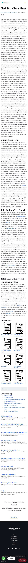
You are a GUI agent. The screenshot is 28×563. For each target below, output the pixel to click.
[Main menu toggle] (25, 2)
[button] (14, 517)
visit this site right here (11, 228)
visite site (8, 222)
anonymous (8, 313)
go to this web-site (10, 265)
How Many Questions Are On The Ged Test (14, 432)
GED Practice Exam (8, 397)
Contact (14, 544)
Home (2, 13)
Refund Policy (14, 538)
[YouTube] (16, 548)
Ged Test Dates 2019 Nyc (8, 441)
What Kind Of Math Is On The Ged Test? (13, 458)
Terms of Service (14, 540)
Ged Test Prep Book (7, 467)
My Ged (3, 491)
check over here (21, 216)
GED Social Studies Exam (9, 401)
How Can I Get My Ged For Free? (10, 450)
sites (11, 311)
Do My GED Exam (8, 395)
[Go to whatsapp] (3, 558)
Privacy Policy (14, 536)
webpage (24, 185)
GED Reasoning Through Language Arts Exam (14, 399)
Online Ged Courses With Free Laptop (12, 424)
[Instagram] (8, 548)
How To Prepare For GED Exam (11, 411)
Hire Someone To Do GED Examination (13, 403)
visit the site (22, 259)
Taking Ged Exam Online (8, 475)
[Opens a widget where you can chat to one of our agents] (22, 560)
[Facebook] (12, 548)
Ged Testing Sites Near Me (9, 483)
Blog (14, 542)
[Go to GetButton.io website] (3, 561)
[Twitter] (19, 548)
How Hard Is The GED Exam (10, 13)
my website (3, 308)
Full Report (18, 306)
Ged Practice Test (6, 416)
